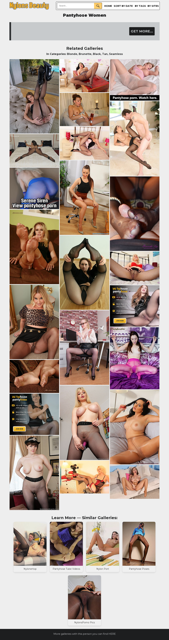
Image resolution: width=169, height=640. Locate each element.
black (97, 54)
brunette (85, 54)
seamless (116, 54)
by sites (153, 5)
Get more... (142, 31)
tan (105, 54)
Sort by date (123, 5)
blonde (72, 54)
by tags (140, 5)
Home (108, 5)
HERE (112, 633)
